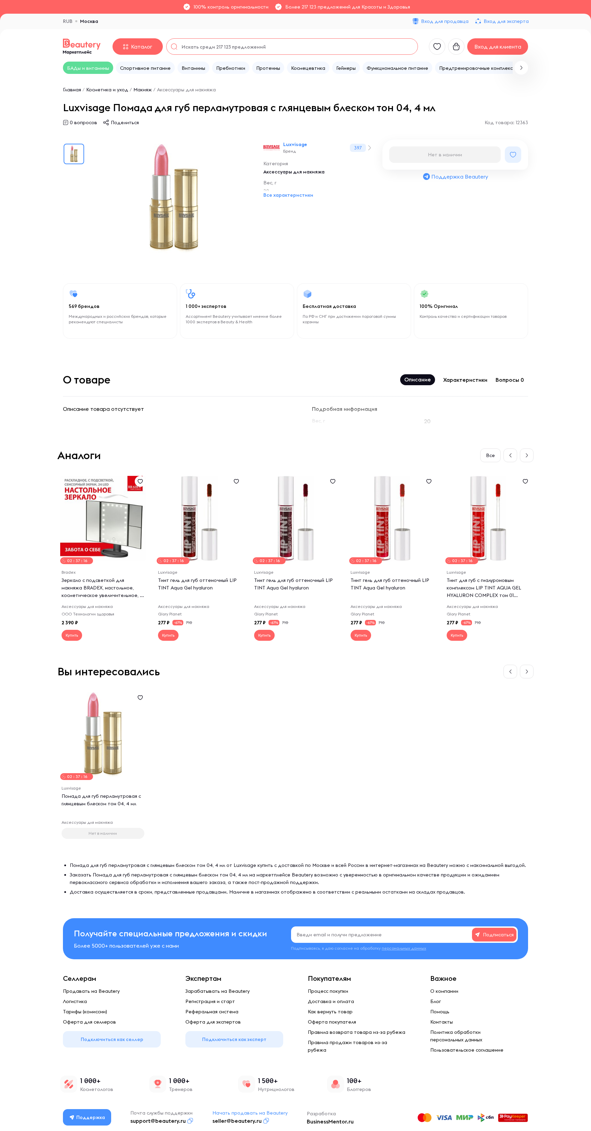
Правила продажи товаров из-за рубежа (347, 1046)
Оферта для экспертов (213, 1022)
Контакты (441, 1022)
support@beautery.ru (158, 1120)
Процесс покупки (328, 991)
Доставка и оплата (331, 1001)
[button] (521, 68)
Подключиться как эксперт (234, 1039)
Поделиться (125, 122)
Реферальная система (211, 1012)
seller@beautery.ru (237, 1120)
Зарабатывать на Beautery (217, 991)
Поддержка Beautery (459, 176)
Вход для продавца (445, 21)
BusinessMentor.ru (330, 1121)
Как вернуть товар (330, 1012)
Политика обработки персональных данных (456, 1036)
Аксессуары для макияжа (186, 90)
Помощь (439, 1012)
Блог (435, 1001)
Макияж (142, 90)
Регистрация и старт (210, 1001)
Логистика (75, 1001)
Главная (72, 90)
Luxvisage (295, 144)
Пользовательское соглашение (466, 1050)
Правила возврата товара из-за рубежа (356, 1032)
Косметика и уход (107, 90)
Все (490, 455)
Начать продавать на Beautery (250, 1113)
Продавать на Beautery (91, 991)
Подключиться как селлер (112, 1039)
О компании (444, 991)
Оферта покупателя (332, 1022)
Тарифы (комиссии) (85, 1012)
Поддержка (90, 1117)
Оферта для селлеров (89, 1022)
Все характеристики (288, 195)
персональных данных (404, 948)
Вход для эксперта (506, 21)
